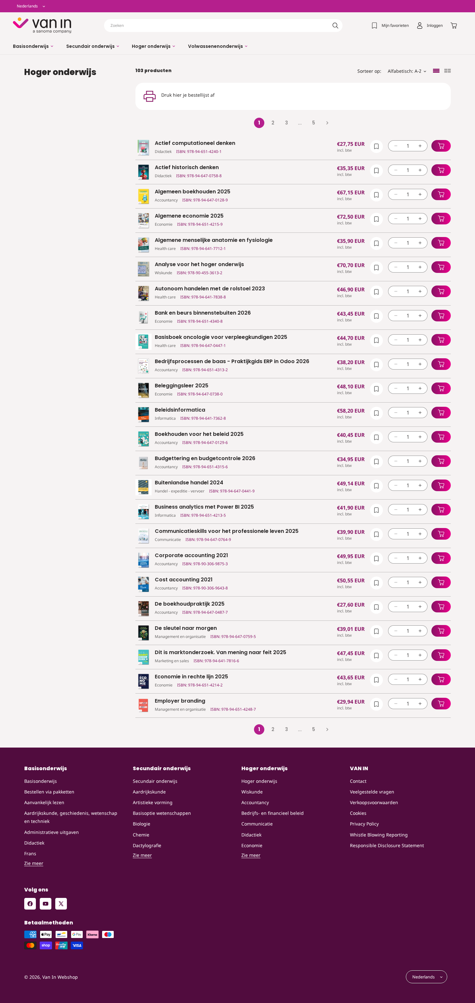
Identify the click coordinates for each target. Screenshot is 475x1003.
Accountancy (255, 802)
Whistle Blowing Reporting (379, 835)
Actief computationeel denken (195, 143)
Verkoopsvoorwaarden (374, 802)
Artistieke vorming (153, 802)
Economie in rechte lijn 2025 (191, 677)
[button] (33, 46)
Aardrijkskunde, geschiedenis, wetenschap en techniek (70, 817)
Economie (251, 845)
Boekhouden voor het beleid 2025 (199, 434)
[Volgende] (327, 123)
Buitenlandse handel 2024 (189, 483)
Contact (358, 781)
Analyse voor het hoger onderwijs (199, 264)
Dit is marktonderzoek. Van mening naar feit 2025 (220, 652)
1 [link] (259, 122)
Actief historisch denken (187, 167)
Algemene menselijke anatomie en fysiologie (214, 240)
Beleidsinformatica (180, 410)
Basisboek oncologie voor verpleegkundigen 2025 (221, 337)
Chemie (141, 835)
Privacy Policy (364, 824)
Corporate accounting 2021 (191, 555)
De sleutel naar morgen (186, 628)
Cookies (358, 813)
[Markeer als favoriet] (376, 146)
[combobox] (223, 25)
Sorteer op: (369, 71)
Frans (30, 853)
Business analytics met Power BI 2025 (204, 507)
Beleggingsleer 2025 (181, 386)
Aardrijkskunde (149, 792)
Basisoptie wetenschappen (162, 813)
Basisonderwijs (40, 781)
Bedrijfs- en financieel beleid (272, 813)
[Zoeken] (335, 25)
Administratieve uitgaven (51, 832)
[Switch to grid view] (447, 71)
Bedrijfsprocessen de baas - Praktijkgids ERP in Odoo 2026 (232, 361)
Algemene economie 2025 (189, 216)
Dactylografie (147, 845)
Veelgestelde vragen (372, 792)
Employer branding (180, 701)
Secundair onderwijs (155, 781)
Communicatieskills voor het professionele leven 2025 (227, 531)
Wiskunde (252, 792)
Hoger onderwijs (259, 781)
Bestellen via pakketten (49, 792)
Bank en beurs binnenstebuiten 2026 (203, 313)
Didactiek (34, 843)
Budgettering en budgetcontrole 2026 (205, 458)
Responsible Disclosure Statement (387, 845)
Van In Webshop (60, 977)
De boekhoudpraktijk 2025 (190, 604)
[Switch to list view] (436, 71)
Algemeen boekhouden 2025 (192, 192)
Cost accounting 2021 (184, 580)
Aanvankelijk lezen (44, 802)
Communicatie (257, 824)
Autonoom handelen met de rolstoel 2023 (210, 289)
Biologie (141, 824)
